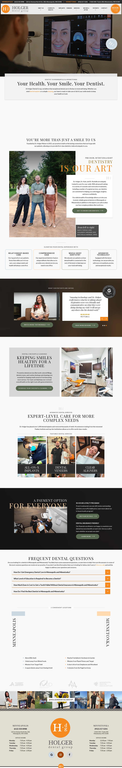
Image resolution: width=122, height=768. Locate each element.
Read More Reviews (83, 325)
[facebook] (69, 755)
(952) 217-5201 (83, 1)
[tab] (104, 325)
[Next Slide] (106, 319)
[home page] (15, 9)
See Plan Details (86, 516)
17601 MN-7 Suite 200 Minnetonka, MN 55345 (101, 732)
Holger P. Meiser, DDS (86, 232)
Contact (104, 8)
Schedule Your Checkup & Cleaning (32, 388)
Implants (62, 8)
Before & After (86, 9)
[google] (51, 755)
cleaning (50, 91)
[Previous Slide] (102, 319)
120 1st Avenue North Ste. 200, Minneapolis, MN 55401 (44, 1)
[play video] (36, 306)
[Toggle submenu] (40, 10)
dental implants (35, 91)
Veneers (69, 8)
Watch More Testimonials (35, 324)
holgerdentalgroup (61, 700)
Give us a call (100, 565)
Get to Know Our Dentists (88, 210)
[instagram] (60, 755)
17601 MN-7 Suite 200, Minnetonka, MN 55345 (104, 1)
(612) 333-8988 (19, 1)
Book (115, 8)
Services (77, 8)
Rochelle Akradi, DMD (87, 234)
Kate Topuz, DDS (84, 230)
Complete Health (51, 9)
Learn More (86, 536)
